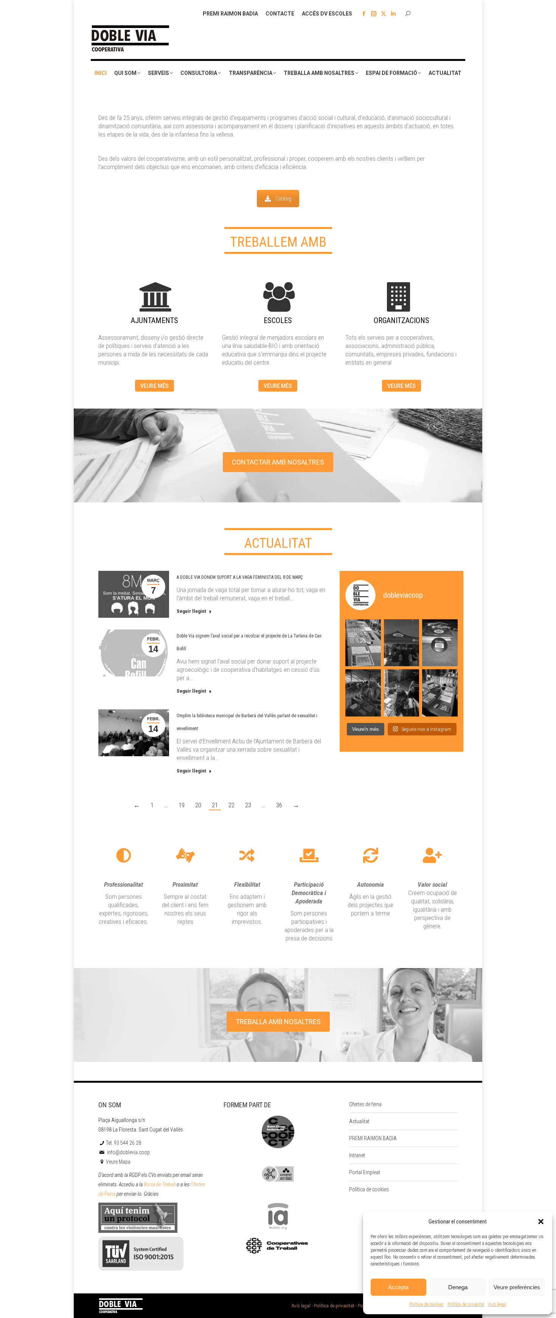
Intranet (357, 1155)
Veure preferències (517, 1287)
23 (248, 805)
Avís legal (497, 1304)
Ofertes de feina (365, 1104)
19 (182, 805)
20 (198, 805)
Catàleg (283, 199)
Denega (457, 1287)
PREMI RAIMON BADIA (373, 1138)
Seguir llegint (191, 611)
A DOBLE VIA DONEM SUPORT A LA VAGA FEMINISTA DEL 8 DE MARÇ (240, 577)
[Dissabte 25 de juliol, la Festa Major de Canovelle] (440, 692)
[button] (541, 1221)
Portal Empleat (364, 1172)
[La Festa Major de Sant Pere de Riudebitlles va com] (401, 642)
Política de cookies (427, 1304)
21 (215, 805)
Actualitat (359, 1121)
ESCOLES (278, 320)
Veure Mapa (118, 1162)
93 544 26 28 (127, 1143)
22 (231, 805)
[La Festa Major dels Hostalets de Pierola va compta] (363, 692)
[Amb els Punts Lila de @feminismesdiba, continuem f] (363, 642)
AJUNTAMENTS (154, 320)
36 (279, 805)
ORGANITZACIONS (401, 320)
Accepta (398, 1287)
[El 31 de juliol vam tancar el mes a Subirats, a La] (440, 642)
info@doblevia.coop (128, 1152)
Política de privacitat (466, 1304)
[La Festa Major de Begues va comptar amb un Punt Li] (401, 692)
